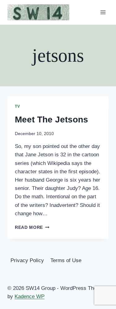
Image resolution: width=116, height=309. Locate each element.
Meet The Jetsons (51, 119)
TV (17, 106)
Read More (32, 227)
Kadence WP (30, 296)
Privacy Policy (27, 260)
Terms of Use (65, 260)
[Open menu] (103, 12)
